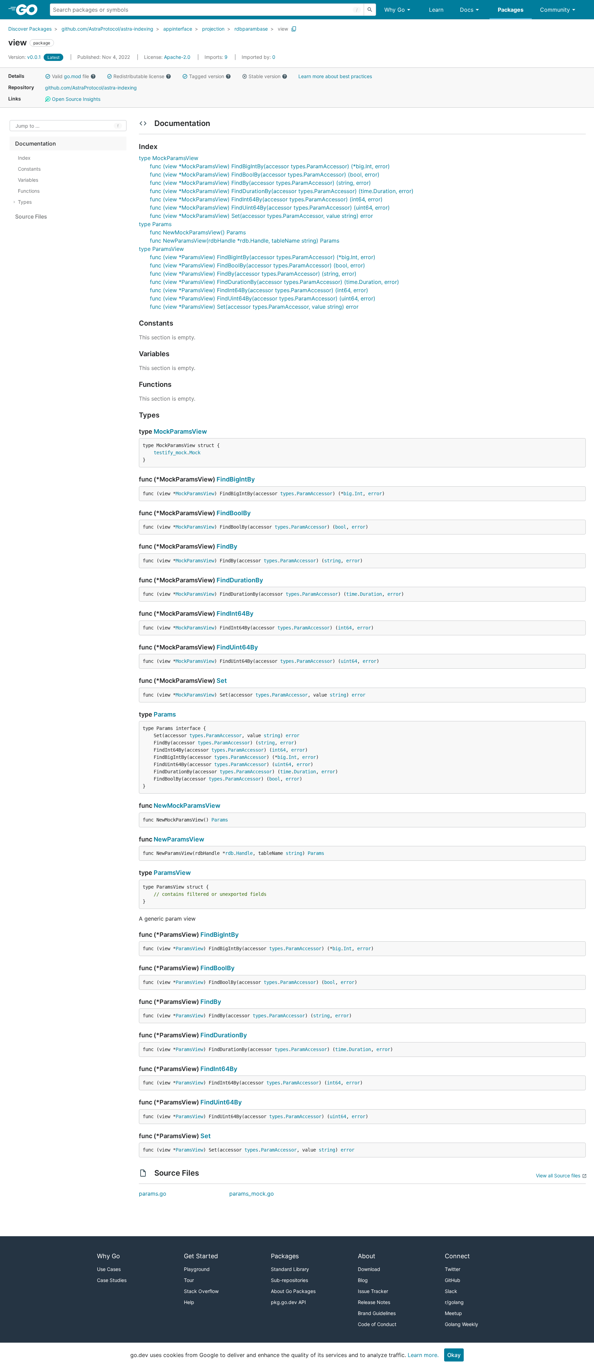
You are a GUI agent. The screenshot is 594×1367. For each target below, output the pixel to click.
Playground (197, 1269)
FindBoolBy (234, 513)
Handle (244, 853)
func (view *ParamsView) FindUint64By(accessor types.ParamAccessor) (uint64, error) (262, 298)
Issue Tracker (373, 1291)
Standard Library (290, 1269)
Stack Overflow (201, 1291)
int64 (345, 627)
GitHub (452, 1280)
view (283, 29)
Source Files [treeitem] (31, 216)
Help (189, 1302)
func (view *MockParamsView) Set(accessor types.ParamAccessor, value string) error (261, 215)
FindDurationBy (240, 580)
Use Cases (109, 1269)
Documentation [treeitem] (35, 143)
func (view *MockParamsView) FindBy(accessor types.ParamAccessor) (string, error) (260, 182)
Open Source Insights (75, 99)
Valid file (70, 76)
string (332, 560)
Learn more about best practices (335, 76)
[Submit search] (370, 9)
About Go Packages (293, 1291)
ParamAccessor (314, 493)
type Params (155, 224)
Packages (511, 9)
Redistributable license (139, 76)
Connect (457, 1256)
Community (555, 9)
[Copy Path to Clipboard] (294, 29)
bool (340, 527)
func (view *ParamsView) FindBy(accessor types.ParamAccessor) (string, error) (253, 273)
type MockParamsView (168, 158)
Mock (194, 452)
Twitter (452, 1269)
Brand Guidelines (377, 1313)
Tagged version (207, 76)
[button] (48, 76)
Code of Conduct (377, 1324)
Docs (466, 9)
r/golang (454, 1302)
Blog (363, 1280)
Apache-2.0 (177, 57)
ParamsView (172, 872)
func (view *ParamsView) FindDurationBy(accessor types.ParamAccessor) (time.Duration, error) (274, 281)
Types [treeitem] (25, 202)
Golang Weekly (461, 1324)
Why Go (394, 9)
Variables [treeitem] (28, 180)
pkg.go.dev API (288, 1302)
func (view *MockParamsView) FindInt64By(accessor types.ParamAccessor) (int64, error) (266, 199)
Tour (189, 1280)
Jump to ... (27, 126)
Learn (436, 9)
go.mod (72, 76)
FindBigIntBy (236, 479)
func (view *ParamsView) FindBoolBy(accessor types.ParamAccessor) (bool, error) (257, 265)
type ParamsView (161, 248)
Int (358, 493)
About (366, 1256)
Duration (371, 594)
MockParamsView (180, 431)
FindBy (227, 546)
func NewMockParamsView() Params (198, 232)
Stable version (264, 76)
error (375, 493)
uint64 (349, 661)
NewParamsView (179, 839)
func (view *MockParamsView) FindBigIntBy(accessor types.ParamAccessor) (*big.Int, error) (270, 166)
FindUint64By (237, 647)
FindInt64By (235, 613)
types (287, 493)
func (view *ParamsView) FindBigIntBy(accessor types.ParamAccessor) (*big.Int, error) (262, 257)
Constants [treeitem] (29, 169)
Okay (454, 1355)
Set (222, 680)
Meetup (453, 1313)
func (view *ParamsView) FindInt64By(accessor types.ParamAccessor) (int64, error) (259, 290)
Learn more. (423, 1355)
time (351, 594)
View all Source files (558, 1175)
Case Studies (111, 1280)
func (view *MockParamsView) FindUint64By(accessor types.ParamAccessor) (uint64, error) (270, 207)
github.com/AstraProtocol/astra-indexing (107, 29)
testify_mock (170, 452)
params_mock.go (251, 1193)
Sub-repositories (289, 1280)
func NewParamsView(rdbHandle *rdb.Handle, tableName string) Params (244, 240)
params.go (152, 1193)
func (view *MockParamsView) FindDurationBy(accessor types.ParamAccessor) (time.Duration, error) (282, 191)
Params (165, 714)
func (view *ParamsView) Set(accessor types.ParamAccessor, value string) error (254, 306)
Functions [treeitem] (29, 191)
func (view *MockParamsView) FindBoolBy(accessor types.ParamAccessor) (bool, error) (265, 174)
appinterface (177, 29)
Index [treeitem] (24, 158)
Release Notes (374, 1302)
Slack (451, 1291)
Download (369, 1269)
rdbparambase (251, 29)
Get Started (201, 1256)
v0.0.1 (25, 57)
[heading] (29, 9)
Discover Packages (30, 29)
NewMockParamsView (187, 805)
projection (213, 29)
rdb (229, 853)
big (347, 493)
